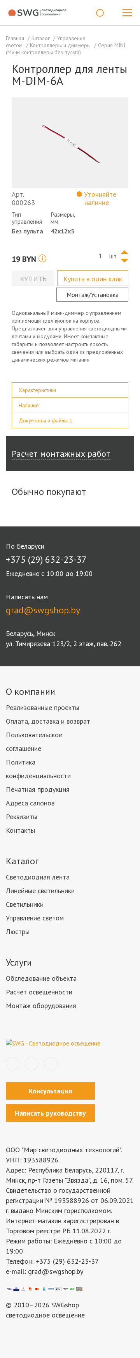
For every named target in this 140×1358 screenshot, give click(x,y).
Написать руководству (50, 1113)
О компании (30, 691)
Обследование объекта (41, 978)
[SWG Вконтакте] (12, 1063)
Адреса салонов (30, 802)
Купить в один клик (92, 278)
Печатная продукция (38, 789)
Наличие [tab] (29, 405)
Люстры (18, 931)
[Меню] (127, 13)
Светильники (25, 904)
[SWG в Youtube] (51, 1063)
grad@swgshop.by (43, 610)
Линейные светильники (40, 890)
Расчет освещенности (39, 991)
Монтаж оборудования (41, 1005)
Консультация (50, 1090)
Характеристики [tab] (37, 390)
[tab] (70, 390)
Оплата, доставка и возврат (48, 721)
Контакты (20, 830)
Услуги (19, 962)
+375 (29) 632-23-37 (46, 559)
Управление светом (35, 917)
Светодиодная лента (38, 876)
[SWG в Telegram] (31, 1063)
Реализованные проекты (42, 707)
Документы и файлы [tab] (45, 420)
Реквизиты (21, 816)
